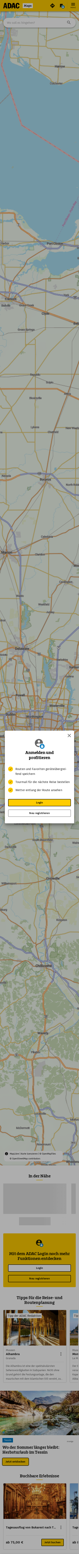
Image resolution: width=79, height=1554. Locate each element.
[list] (39, 780)
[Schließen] (69, 735)
